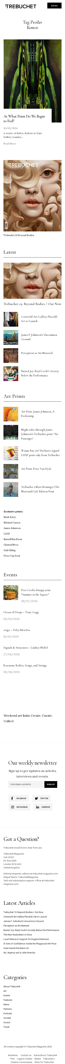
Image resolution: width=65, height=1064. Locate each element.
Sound (6, 1022)
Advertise (13, 1055)
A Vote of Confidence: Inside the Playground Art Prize (29, 943)
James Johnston (12, 528)
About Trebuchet (11, 986)
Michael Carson (12, 522)
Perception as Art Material (37, 353)
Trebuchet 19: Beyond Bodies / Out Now (32, 304)
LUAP (7, 533)
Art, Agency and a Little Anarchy (19, 952)
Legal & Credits (24, 1058)
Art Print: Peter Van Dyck (36, 469)
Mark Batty (10, 517)
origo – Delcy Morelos (16, 630)
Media (37, 1058)
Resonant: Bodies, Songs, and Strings (25, 665)
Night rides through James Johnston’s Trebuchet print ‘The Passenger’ (39, 434)
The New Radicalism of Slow (17, 934)
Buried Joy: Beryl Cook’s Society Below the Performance (31, 930)
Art (4, 991)
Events (6, 995)
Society (7, 1018)
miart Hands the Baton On (16, 948)
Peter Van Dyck (12, 555)
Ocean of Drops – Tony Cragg (21, 612)
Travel (6, 1027)
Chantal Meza (11, 544)
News (6, 1004)
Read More (9, 143)
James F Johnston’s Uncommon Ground (23, 921)
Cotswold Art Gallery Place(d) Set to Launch (25, 916)
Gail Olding (10, 550)
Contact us (26, 1055)
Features (7, 1000)
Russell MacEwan (13, 539)
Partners (7, 1009)
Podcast (7, 1013)
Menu (54, 5)
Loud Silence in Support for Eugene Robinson (26, 939)
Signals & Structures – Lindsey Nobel (25, 647)
